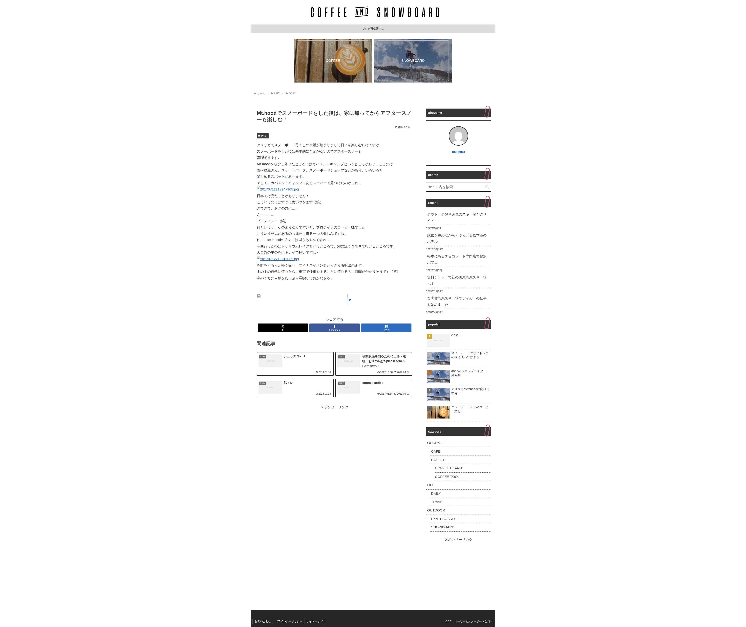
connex (458, 152)
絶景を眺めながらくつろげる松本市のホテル (457, 238)
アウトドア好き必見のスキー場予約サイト (457, 217)
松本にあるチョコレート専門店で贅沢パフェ (457, 259)
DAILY (264, 135)
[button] (487, 187)
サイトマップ (314, 621)
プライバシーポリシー (288, 621)
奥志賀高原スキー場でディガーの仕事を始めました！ (457, 301)
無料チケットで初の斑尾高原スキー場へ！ (457, 280)
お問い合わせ (263, 621)
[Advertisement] (334, 437)
